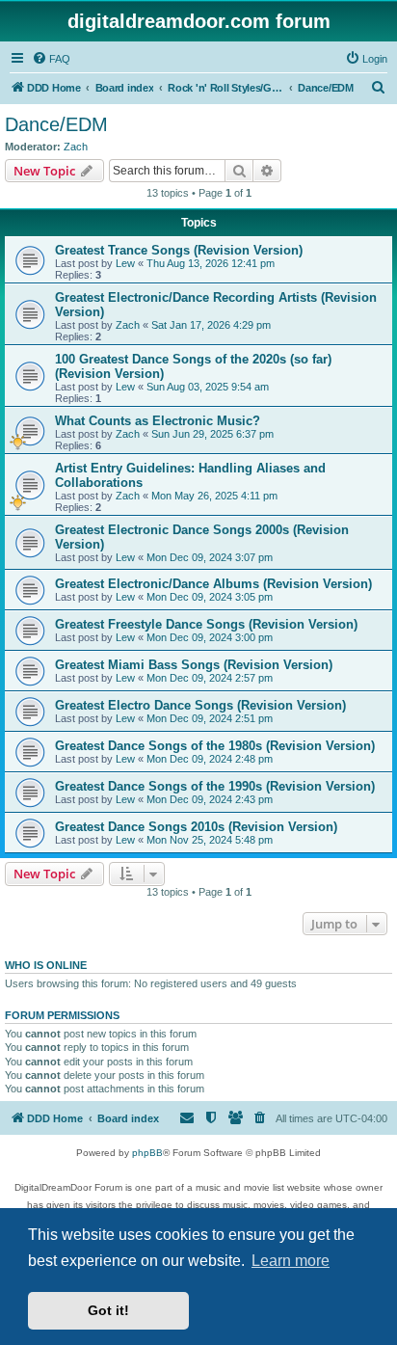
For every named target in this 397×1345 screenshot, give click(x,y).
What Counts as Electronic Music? (157, 421)
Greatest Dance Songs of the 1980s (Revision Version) (215, 746)
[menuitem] (51, 58)
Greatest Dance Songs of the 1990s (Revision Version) (215, 786)
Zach (76, 146)
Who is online (46, 965)
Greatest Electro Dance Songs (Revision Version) (200, 705)
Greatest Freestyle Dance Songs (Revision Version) (206, 624)
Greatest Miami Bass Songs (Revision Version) (193, 665)
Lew (125, 263)
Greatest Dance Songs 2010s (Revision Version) (196, 827)
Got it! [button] (108, 1310)
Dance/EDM (56, 124)
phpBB (147, 1152)
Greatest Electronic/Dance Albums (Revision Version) (213, 584)
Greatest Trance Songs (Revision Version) (179, 250)
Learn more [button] (290, 1260)
